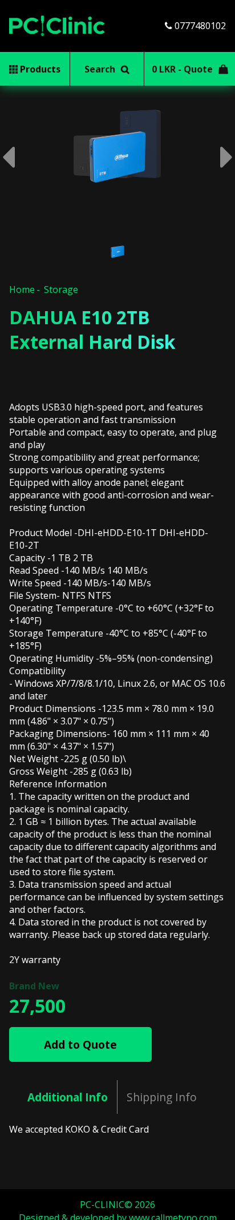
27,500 (37, 1005)
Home (22, 289)
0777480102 (199, 25)
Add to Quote (80, 1044)
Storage (61, 289)
